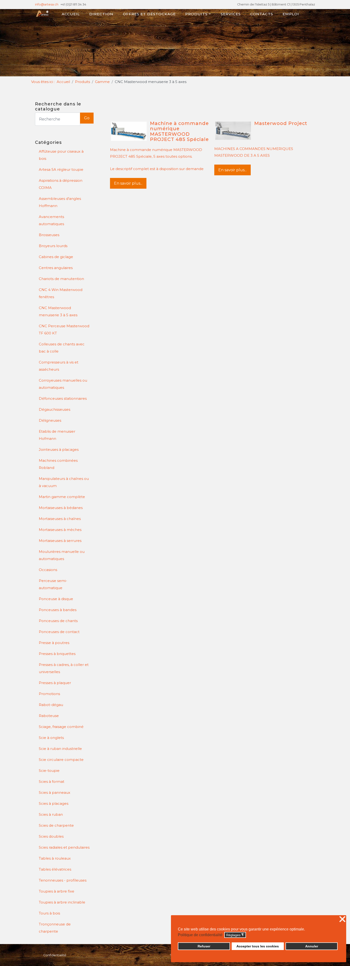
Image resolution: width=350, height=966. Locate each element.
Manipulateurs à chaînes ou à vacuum (64, 482)
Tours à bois (49, 913)
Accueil (71, 14)
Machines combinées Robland (58, 464)
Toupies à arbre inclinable (62, 902)
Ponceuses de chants (58, 620)
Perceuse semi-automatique (53, 584)
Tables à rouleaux (55, 858)
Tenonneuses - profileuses (62, 880)
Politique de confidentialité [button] (200, 935)
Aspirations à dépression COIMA (60, 184)
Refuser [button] (204, 946)
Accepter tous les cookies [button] (257, 946)
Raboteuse (49, 715)
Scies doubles (51, 836)
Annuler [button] (311, 946)
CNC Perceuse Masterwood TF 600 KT (64, 329)
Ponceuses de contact (59, 631)
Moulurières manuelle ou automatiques (62, 555)
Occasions (48, 569)
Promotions (49, 693)
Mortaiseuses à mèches (60, 529)
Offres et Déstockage (149, 14)
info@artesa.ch (46, 4)
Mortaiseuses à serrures (60, 540)
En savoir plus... (128, 183)
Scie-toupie (49, 770)
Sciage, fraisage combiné (61, 726)
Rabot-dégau (51, 704)
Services (231, 14)
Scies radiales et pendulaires (64, 847)
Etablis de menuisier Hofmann (57, 435)
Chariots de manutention (61, 278)
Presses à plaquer (55, 682)
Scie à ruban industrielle (60, 748)
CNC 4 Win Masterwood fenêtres (60, 293)
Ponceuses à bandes (57, 610)
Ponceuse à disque (56, 599)
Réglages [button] (235, 935)
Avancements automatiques (51, 220)
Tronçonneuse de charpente (55, 928)
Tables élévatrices (55, 869)
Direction (101, 14)
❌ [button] (342, 919)
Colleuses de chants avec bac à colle (62, 347)
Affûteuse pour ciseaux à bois (61, 155)
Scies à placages (53, 803)
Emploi (291, 14)
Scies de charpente (56, 825)
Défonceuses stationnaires (63, 398)
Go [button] (87, 118)
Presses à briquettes (57, 653)
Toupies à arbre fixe (56, 891)
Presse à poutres (54, 642)
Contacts (261, 14)
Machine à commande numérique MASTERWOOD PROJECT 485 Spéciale (179, 131)
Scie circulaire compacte (61, 759)
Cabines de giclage (56, 256)
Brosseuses (49, 235)
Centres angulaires (56, 267)
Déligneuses (50, 420)
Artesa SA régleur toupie (61, 169)
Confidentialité (54, 955)
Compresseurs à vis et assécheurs (58, 366)
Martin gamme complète (62, 496)
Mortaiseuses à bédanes (61, 507)
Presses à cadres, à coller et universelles (64, 668)
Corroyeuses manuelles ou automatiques (63, 384)
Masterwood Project (280, 123)
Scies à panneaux (54, 792)
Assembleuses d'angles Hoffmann (60, 202)
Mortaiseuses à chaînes (60, 518)
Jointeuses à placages (59, 449)
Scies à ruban (51, 814)
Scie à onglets (51, 737)
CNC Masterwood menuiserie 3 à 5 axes (58, 311)
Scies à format (51, 781)
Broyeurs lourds (53, 246)
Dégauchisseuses (54, 409)
